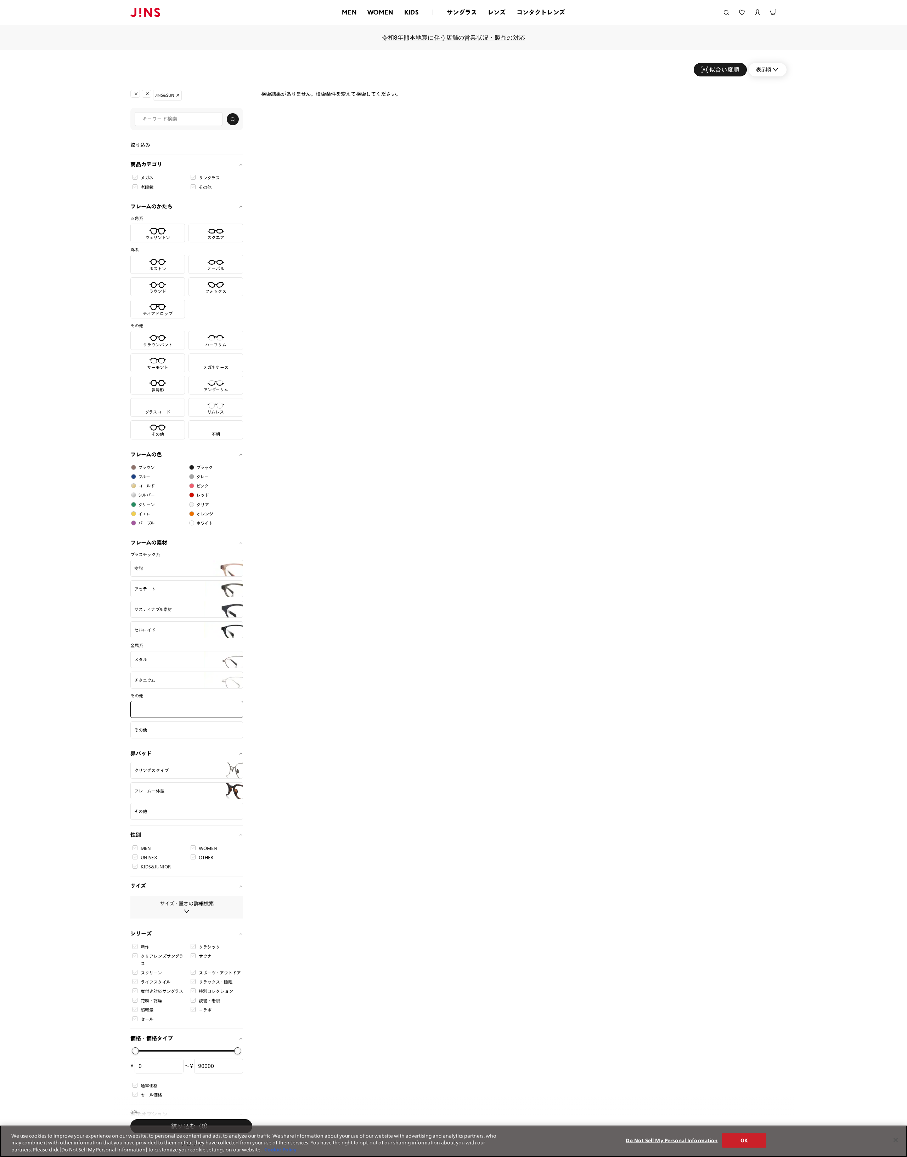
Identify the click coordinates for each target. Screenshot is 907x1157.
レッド (202, 495)
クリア (202, 504)
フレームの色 (146, 454)
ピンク (202, 486)
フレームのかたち (151, 206)
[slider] (135, 1050)
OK (744, 1140)
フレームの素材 (148, 542)
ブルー (144, 476)
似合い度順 (724, 70)
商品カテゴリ (146, 164)
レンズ (497, 12)
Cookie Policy (280, 1149)
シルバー (146, 495)
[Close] (895, 1140)
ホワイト (204, 523)
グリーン (146, 504)
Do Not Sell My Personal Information (672, 1140)
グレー (202, 476)
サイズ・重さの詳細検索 (187, 903)
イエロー (147, 514)
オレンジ (205, 514)
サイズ (138, 885)
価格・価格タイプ (151, 1038)
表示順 (763, 69)
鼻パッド (141, 753)
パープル (146, 523)
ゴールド (146, 486)
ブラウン (146, 467)
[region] (453, 1141)
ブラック (204, 467)
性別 (135, 834)
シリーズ (141, 933)
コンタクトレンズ (541, 12)
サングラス (462, 12)
